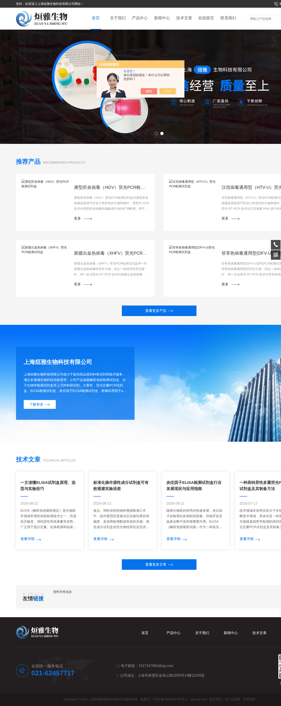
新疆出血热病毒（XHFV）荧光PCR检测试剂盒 (112, 253)
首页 (96, 18)
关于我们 (118, 18)
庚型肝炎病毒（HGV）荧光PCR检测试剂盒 (112, 187)
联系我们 (228, 18)
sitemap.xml (198, 699)
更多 (77, 218)
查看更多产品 (155, 311)
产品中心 (140, 18)
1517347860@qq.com (156, 666)
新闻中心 (162, 18)
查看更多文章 (155, 564)
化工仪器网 (232, 699)
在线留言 (206, 18)
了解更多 (36, 404)
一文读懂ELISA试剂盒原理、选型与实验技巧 (48, 485)
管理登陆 (249, 699)
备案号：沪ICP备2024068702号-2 (163, 699)
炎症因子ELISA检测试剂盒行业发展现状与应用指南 (194, 485)
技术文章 (184, 18)
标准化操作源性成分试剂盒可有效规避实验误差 (121, 485)
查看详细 (27, 539)
